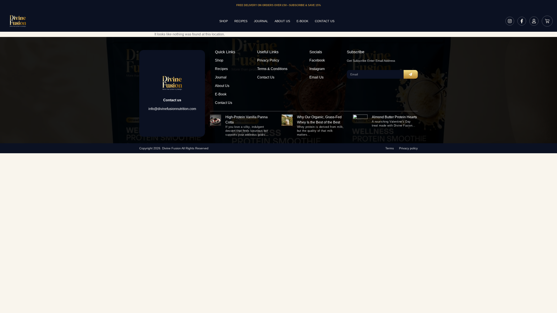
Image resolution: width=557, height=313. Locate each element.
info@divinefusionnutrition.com (172, 109)
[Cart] (547, 21)
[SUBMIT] (411, 74)
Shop (223, 21)
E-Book (302, 21)
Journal (261, 21)
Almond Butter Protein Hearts (394, 117)
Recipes (240, 21)
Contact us (324, 21)
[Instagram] (509, 21)
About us (282, 21)
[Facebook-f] (521, 21)
